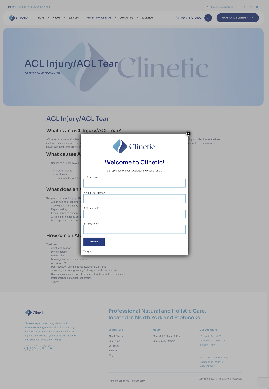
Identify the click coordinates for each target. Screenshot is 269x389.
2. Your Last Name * (94, 192)
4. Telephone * (91, 223)
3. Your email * (91, 208)
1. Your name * (91, 177)
